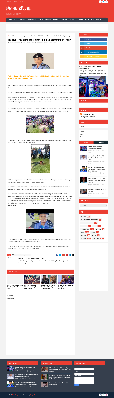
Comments (101, 143)
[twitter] (103, 1)
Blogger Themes (34, 395)
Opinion (64, 20)
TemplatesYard (18, 395)
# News (29, 255)
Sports (80, 20)
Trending (33, 36)
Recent (86, 143)
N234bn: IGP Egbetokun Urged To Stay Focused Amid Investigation (65, 287)
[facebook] (100, 1)
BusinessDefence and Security (89, 219)
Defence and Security (19, 36)
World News (32, 20)
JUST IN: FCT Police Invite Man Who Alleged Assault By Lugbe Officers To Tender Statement (96, 169)
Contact (22, 2)
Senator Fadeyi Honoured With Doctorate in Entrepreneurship (91, 67)
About (15, 2)
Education (23, 20)
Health (41, 20)
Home (9, 2)
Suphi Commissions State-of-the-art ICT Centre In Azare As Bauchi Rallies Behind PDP (96, 180)
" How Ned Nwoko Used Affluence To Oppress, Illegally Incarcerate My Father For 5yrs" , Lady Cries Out (60, 369)
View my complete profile (87, 117)
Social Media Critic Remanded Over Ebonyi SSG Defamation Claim (15, 287)
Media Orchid (18, 9)
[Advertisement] (75, 10)
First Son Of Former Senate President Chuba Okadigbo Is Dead (59, 383)
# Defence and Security (18, 255)
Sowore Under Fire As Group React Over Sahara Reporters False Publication (48, 287)
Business (56, 20)
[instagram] (106, 1)
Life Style (72, 20)
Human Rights (89, 20)
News (15, 20)
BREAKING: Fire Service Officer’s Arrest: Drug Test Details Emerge (30, 287)
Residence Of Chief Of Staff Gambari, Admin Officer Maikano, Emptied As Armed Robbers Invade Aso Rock (59, 377)
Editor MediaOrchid (88, 114)
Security (99, 20)
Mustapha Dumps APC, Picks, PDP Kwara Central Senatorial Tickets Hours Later (97, 158)
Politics (48, 20)
